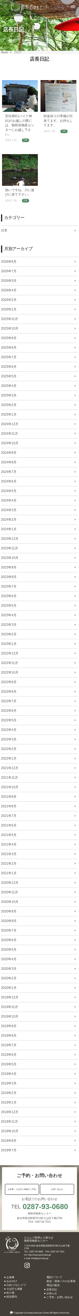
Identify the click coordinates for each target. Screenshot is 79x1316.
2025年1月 (9, 414)
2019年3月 (9, 1083)
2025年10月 (9, 328)
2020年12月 (9, 882)
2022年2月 (9, 749)
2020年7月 (9, 930)
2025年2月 (9, 405)
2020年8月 (9, 921)
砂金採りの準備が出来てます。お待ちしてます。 (58, 120)
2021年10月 (9, 787)
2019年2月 (9, 1093)
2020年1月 (9, 987)
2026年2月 (9, 300)
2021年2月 (9, 863)
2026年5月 (9, 280)
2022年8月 (9, 691)
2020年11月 (9, 892)
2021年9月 (9, 796)
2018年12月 (9, 1112)
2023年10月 (9, 557)
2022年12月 (9, 653)
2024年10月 (9, 443)
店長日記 (51, 1289)
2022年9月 (9, 682)
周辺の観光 (53, 1285)
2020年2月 (9, 978)
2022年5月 (9, 720)
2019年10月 (9, 1016)
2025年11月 (9, 319)
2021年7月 (9, 815)
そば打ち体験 (14, 1288)
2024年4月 (9, 500)
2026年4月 (9, 290)
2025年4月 (9, 386)
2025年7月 (9, 357)
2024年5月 (9, 491)
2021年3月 (9, 854)
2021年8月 (9, 806)
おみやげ (11, 1281)
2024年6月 (9, 481)
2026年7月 (9, 271)
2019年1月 (9, 1102)
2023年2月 (9, 634)
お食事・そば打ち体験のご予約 (22, 1189)
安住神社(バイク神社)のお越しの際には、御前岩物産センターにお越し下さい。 (19, 125)
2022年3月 (9, 739)
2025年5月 (9, 376)
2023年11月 (9, 548)
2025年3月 (9, 395)
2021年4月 (9, 844)
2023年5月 (9, 605)
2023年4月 (9, 615)
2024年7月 (9, 471)
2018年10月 (9, 1131)
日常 (25, 140)
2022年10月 (9, 672)
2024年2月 (9, 519)
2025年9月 (9, 338)
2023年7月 (9, 586)
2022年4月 (9, 729)
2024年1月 (9, 529)
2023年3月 (9, 624)
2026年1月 (9, 309)
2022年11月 (9, 663)
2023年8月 (9, 577)
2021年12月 (9, 768)
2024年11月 (9, 433)
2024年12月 (9, 424)
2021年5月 (9, 835)
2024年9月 (9, 452)
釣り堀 (10, 1292)
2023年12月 (9, 538)
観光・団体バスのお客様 (61, 1281)
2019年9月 (9, 1026)
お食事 (10, 1277)
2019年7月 (9, 1045)
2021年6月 (9, 825)
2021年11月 (9, 777)
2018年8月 (9, 1140)
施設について (54, 1277)
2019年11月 (9, 1007)
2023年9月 (9, 567)
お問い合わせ (57, 1189)
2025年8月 (9, 347)
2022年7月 (9, 701)
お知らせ (51, 1293)
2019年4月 (9, 1073)
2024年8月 (9, 462)
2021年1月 (9, 873)
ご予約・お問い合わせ (59, 1297)
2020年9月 (9, 911)
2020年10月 (9, 901)
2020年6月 (9, 940)
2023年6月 (9, 596)
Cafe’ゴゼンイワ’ (16, 1285)
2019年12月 (9, 997)
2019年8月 (9, 1035)
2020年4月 (9, 959)
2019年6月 (9, 1054)
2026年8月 (9, 261)
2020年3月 (9, 968)
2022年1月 (9, 758)
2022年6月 (9, 710)
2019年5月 (9, 1064)
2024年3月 (9, 510)
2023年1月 (9, 643)
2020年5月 (9, 949)
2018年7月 (9, 1150)
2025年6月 (9, 366)
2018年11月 (9, 1121)
